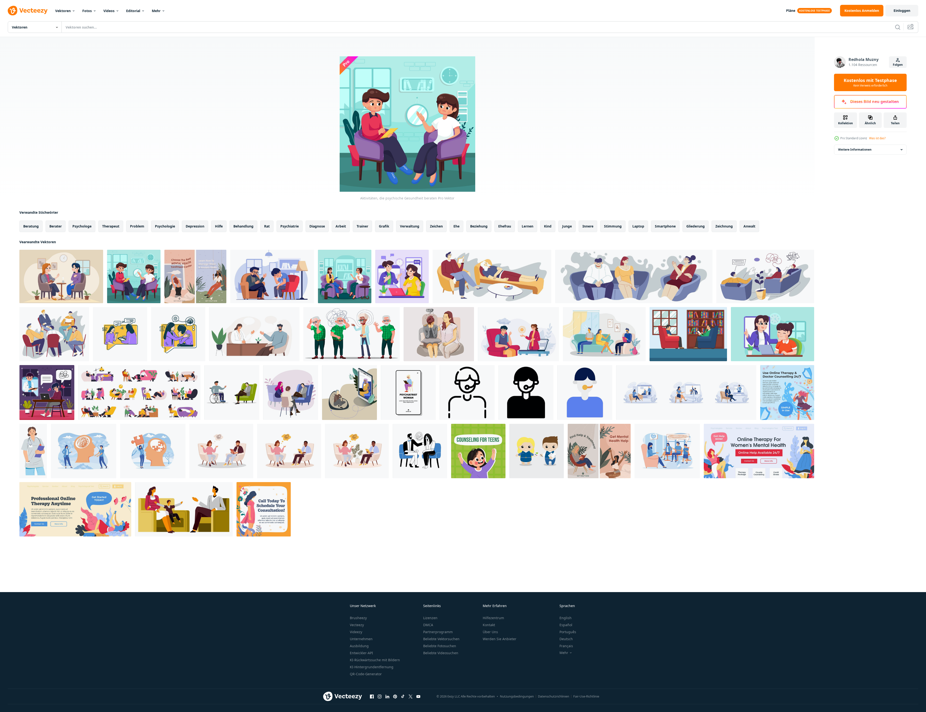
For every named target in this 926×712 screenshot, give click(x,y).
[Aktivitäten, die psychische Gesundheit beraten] (134, 276)
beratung (31, 226)
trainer (362, 226)
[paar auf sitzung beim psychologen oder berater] (633, 276)
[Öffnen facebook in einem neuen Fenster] (372, 696)
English (565, 618)
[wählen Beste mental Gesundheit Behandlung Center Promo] (195, 276)
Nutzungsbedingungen (517, 696)
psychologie (165, 226)
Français (566, 646)
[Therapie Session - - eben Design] (120, 334)
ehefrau (504, 226)
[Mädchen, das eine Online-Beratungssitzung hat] (772, 334)
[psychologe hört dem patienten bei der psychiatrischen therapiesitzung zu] (254, 334)
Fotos (87, 10)
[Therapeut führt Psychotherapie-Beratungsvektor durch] (351, 334)
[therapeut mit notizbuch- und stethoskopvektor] (33, 451)
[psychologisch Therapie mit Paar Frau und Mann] (604, 334)
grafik (384, 226)
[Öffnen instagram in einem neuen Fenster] (380, 696)
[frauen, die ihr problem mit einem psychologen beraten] (344, 276)
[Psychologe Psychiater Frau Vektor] (408, 392)
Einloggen (902, 10)
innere (587, 226)
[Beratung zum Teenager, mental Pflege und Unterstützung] (478, 451)
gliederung (695, 226)
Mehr (156, 10)
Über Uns (490, 632)
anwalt (749, 226)
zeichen (436, 226)
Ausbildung (359, 646)
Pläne (790, 10)
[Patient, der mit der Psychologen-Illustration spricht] (688, 334)
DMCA (428, 625)
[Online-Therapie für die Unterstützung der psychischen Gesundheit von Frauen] (759, 451)
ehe (456, 226)
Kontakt (489, 625)
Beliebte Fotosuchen (439, 646)
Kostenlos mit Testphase (870, 82)
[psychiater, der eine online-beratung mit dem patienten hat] (402, 276)
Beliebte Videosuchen (440, 653)
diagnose (317, 226)
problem (137, 226)
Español (565, 625)
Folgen (898, 65)
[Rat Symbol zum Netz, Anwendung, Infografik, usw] (467, 392)
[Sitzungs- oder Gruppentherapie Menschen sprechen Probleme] (54, 334)
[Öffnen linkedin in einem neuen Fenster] (387, 696)
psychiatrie (289, 226)
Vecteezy (357, 625)
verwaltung (409, 226)
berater (55, 226)
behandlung (243, 226)
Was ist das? (877, 138)
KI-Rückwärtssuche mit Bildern (375, 660)
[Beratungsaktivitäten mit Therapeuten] (61, 276)
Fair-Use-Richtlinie (586, 696)
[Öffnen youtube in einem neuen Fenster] (418, 696)
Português (567, 632)
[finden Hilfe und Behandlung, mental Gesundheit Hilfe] (599, 451)
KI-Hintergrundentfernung (371, 667)
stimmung (613, 226)
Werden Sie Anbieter (499, 639)
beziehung (479, 226)
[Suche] (898, 27)
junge (567, 226)
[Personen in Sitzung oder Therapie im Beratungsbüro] (765, 276)
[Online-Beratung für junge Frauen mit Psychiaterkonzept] (46, 392)
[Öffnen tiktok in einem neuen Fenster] (403, 696)
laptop (638, 226)
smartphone (665, 226)
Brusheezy (358, 618)
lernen (527, 226)
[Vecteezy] (27, 10)
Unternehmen (361, 639)
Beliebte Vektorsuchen (441, 639)
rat (267, 226)
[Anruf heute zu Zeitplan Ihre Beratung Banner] (264, 509)
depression (195, 226)
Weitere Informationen (855, 149)
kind (547, 226)
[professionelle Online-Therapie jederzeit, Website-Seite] (75, 509)
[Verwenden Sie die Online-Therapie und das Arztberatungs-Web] (787, 392)
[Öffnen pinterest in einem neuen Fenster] (395, 696)
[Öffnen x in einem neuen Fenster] (411, 696)
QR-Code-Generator (366, 674)
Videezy (356, 632)
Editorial (133, 10)
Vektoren (63, 10)
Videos (109, 10)
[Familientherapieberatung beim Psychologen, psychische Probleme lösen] (184, 509)
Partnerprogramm (438, 632)
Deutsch (566, 639)
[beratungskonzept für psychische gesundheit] (272, 276)
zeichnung (724, 226)
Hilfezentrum (493, 618)
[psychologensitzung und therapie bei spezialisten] (492, 276)
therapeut (110, 226)
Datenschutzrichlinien (553, 696)
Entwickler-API (361, 653)
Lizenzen (430, 618)
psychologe (82, 226)
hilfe (219, 226)
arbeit (341, 226)
